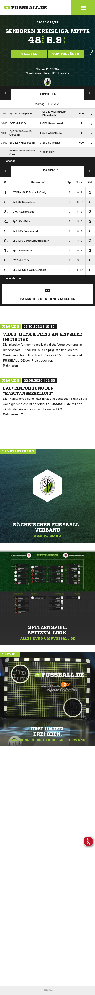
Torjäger (5, 93)
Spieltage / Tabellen (89, 93)
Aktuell (47, 94)
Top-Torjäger (65, 53)
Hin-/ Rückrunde (89, 170)
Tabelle (29, 53)
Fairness (5, 170)
